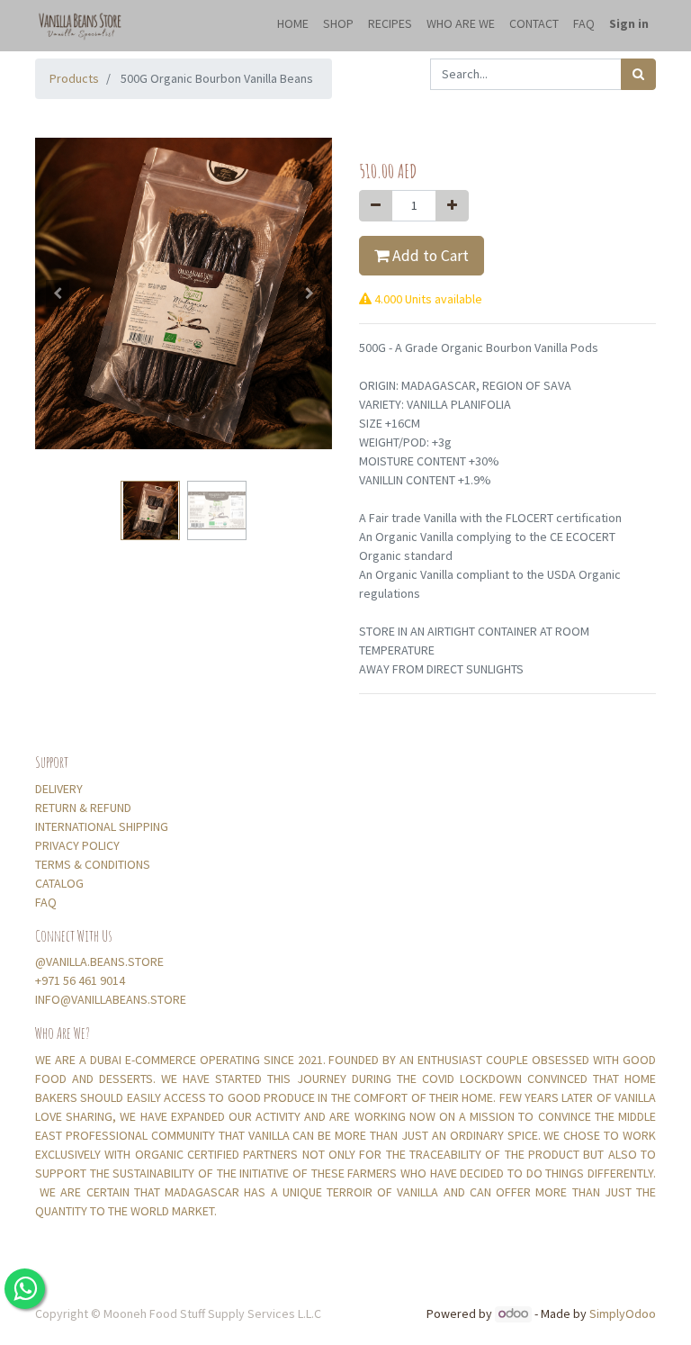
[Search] (638, 74)
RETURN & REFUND (83, 807)
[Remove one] (375, 205)
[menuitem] (293, 25)
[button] (57, 293)
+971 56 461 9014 (80, 980)
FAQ (47, 902)
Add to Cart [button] (429, 256)
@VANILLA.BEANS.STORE (99, 961)
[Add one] (452, 205)
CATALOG (59, 883)
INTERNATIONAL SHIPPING (103, 826)
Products (74, 78)
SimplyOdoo (622, 1313)
